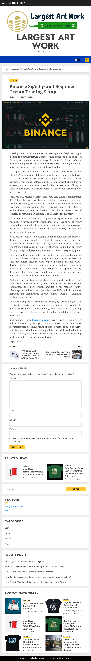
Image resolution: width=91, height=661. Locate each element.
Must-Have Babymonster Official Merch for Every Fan (33, 472)
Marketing (26, 636)
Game (7, 544)
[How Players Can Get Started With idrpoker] (13, 606)
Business (13, 81)
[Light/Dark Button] (77, 60)
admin (13, 97)
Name (12, 410)
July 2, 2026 (29, 651)
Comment (14, 378)
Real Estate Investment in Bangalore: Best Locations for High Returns (72, 644)
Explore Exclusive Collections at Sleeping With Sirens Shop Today (34, 566)
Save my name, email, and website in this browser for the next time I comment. (43, 440)
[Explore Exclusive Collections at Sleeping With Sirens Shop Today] (54, 606)
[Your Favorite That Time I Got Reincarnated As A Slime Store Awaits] (13, 643)
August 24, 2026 (31, 612)
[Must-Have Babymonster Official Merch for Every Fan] (13, 472)
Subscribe (87, 60)
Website (13, 429)
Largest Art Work (45, 41)
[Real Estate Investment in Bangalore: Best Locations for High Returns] (54, 643)
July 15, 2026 (29, 478)
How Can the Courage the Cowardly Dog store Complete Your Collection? (75, 472)
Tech (7, 528)
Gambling (26, 600)
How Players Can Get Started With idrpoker (25, 561)
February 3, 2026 (26, 97)
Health (8, 538)
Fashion (66, 599)
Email (12, 420)
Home (7, 533)
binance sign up (41, 319)
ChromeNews (53, 658)
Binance (18, 341)
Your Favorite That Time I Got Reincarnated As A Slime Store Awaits (35, 582)
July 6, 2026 (71, 479)
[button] (3, 60)
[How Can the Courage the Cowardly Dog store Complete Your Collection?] (55, 472)
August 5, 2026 (71, 614)
